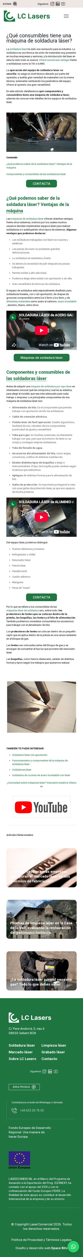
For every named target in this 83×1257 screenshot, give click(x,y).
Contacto (49, 1059)
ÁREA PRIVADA (21, 1086)
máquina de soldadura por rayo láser (51, 386)
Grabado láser (53, 1052)
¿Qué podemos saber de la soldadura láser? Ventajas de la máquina (39, 166)
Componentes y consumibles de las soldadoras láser (36, 174)
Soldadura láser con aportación (29, 755)
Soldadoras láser (21, 769)
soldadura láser (18, 49)
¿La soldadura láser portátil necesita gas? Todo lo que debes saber (41, 981)
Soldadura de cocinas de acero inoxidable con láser (41, 775)
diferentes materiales (18, 301)
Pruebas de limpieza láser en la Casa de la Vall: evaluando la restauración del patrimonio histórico (41, 928)
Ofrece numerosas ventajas (54, 60)
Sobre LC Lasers (22, 1059)
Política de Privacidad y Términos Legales (41, 1240)
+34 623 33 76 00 (32, 1110)
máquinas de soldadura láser (27, 218)
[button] (73, 1246)
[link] (41, 807)
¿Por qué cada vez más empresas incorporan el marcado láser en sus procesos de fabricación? (40, 876)
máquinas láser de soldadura (22, 610)
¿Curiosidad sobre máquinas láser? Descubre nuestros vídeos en (41, 784)
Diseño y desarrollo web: (42, 1248)
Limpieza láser (54, 1045)
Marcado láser (21, 1052)
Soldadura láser (22, 1045)
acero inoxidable (67, 301)
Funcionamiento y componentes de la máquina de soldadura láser (40, 762)
